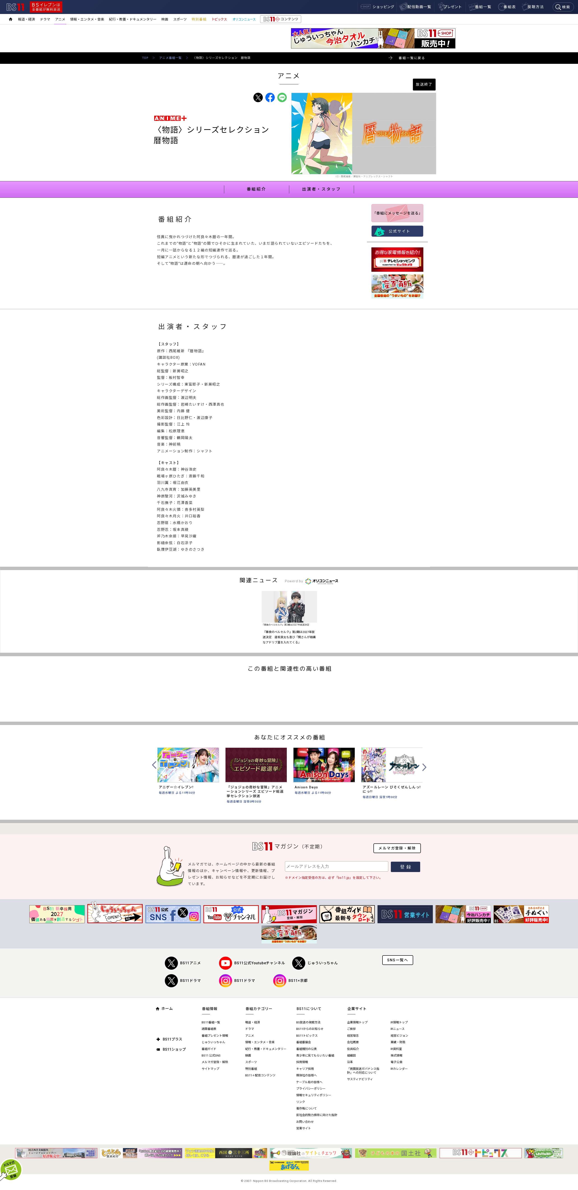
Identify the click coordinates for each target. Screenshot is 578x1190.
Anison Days (306, 787)
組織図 (351, 1055)
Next (424, 767)
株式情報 (396, 1055)
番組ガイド (209, 1049)
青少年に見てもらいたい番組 (315, 1055)
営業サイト (303, 1128)
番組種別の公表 (306, 1049)
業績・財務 (398, 1042)
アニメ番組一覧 (170, 58)
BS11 (15, 7)
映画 (164, 19)
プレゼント (453, 7)
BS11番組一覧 (211, 1022)
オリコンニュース (244, 19)
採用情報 (302, 1062)
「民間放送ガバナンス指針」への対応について (363, 1070)
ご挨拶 (351, 1029)
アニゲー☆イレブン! (176, 787)
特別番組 (199, 19)
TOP (145, 58)
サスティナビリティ (360, 1079)
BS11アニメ (190, 963)
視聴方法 (535, 7)
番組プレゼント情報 (215, 1035)
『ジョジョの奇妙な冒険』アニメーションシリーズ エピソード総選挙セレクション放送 (255, 791)
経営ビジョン (399, 1035)
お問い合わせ (305, 1121)
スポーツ (180, 19)
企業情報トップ (357, 1022)
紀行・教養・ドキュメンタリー (132, 19)
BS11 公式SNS (211, 1055)
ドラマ (45, 19)
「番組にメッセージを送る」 (397, 213)
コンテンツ (280, 20)
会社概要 (353, 1042)
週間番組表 (209, 1029)
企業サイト (357, 1009)
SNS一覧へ (397, 960)
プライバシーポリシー (311, 1088)
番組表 (509, 7)
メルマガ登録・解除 (397, 848)
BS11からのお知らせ (310, 1029)
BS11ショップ (174, 1049)
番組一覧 (483, 7)
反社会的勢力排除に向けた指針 (316, 1115)
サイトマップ (210, 1068)
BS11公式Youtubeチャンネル (259, 963)
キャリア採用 (305, 1068)
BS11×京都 (298, 980)
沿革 (350, 1062)
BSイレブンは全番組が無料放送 (46, 7)
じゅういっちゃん (323, 963)
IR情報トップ (399, 1022)
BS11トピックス (307, 1035)
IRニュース (398, 1029)
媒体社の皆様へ (306, 1075)
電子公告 (396, 1062)
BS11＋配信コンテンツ (260, 1075)
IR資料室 (396, 1049)
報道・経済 (26, 19)
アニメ (60, 19)
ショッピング (383, 7)
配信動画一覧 (419, 7)
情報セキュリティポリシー (313, 1095)
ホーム (167, 1008)
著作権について (306, 1108)
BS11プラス (172, 1039)
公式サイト (399, 231)
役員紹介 (353, 1049)
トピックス (219, 19)
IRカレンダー (399, 1068)
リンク (300, 1102)
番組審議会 (303, 1042)
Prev (154, 765)
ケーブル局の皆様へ (309, 1082)
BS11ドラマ (190, 980)
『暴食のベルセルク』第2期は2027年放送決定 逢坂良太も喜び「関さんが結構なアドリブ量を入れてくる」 (289, 637)
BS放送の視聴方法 (308, 1022)
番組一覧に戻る (412, 58)
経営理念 (353, 1035)
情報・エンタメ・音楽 (87, 19)
